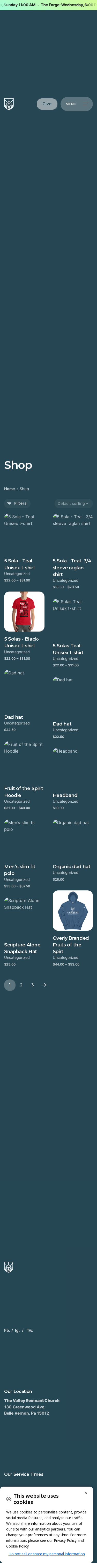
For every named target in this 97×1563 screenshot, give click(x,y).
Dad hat (13, 717)
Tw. (30, 1330)
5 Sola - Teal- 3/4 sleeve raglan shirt (72, 567)
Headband (65, 795)
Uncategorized (17, 573)
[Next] (44, 985)
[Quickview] (15, 523)
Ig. (17, 1330)
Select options (18, 585)
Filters (20, 503)
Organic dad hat (72, 867)
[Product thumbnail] (24, 533)
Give (47, 103)
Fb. (7, 1330)
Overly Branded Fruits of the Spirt (71, 945)
